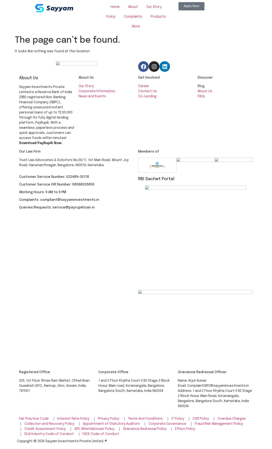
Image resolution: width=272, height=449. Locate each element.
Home (115, 7)
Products (158, 16)
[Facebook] (143, 66)
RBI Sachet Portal (156, 179)
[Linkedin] (164, 66)
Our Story (154, 7)
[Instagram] (154, 66)
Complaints (133, 16)
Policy (110, 16)
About (133, 7)
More (136, 26)
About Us (86, 77)
